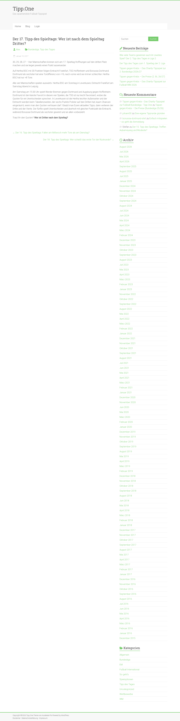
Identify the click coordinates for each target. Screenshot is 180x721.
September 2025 (128, 166)
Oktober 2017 (126, 540)
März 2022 (125, 323)
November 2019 (128, 436)
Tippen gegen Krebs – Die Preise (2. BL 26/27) (142, 76)
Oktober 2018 (126, 486)
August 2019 (126, 451)
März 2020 (125, 417)
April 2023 (124, 274)
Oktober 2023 (126, 250)
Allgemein (124, 654)
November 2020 (128, 402)
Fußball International (129, 669)
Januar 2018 (126, 525)
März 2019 (125, 466)
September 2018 (128, 490)
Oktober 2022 (126, 299)
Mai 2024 (124, 220)
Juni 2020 (124, 407)
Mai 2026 (124, 156)
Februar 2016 (126, 628)
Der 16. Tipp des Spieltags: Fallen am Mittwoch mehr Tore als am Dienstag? (51, 132)
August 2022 (126, 309)
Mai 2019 (124, 456)
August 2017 (126, 549)
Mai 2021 (124, 373)
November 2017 (128, 535)
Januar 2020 (126, 427)
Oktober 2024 (126, 196)
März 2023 (125, 279)
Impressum (43, 718)
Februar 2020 (126, 422)
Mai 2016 (124, 613)
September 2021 (128, 353)
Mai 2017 (124, 554)
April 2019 (124, 461)
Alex (18, 49)
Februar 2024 (126, 235)
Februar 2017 (126, 569)
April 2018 (124, 510)
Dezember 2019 (127, 431)
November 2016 (128, 584)
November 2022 (128, 294)
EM (121, 664)
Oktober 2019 (126, 441)
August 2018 (126, 495)
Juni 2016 (124, 608)
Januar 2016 (126, 633)
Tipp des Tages (47, 49)
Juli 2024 (124, 210)
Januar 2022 (126, 333)
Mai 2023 (124, 269)
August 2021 (126, 358)
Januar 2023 (126, 289)
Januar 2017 (126, 574)
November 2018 (128, 481)
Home (18, 26)
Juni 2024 (124, 215)
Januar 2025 (126, 181)
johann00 (126, 113)
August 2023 (126, 259)
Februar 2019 (126, 471)
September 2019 (128, 446)
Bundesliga (33, 49)
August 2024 (126, 205)
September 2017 (128, 545)
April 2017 (124, 559)
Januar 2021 (126, 392)
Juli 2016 (124, 603)
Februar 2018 (126, 520)
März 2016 (125, 623)
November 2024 (128, 191)
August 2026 (126, 146)
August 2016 (126, 599)
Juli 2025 (124, 176)
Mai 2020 (124, 412)
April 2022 (124, 318)
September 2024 (128, 201)
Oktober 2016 (126, 589)
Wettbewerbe (126, 694)
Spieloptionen (126, 679)
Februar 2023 (126, 284)
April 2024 (124, 225)
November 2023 (128, 245)
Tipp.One (23, 8)
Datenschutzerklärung (30, 718)
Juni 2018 (124, 500)
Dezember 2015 (127, 638)
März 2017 (125, 564)
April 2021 (124, 377)
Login (37, 26)
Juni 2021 (124, 368)
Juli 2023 (124, 264)
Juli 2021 (124, 363)
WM (121, 699)
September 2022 (128, 304)
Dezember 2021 (127, 338)
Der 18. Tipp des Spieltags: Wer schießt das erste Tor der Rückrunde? (78, 139)
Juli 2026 (124, 151)
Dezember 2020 (127, 397)
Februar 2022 (126, 328)
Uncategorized (127, 689)
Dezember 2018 (127, 476)
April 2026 (124, 161)
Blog (27, 26)
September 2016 (128, 594)
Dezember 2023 (127, 240)
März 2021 (125, 382)
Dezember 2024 (127, 186)
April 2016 (124, 618)
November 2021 (128, 343)
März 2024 (125, 230)
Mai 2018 (124, 505)
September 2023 (128, 255)
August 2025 (126, 171)
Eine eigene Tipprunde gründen (150, 113)
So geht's (124, 674)
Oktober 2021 (126, 348)
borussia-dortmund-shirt (134, 118)
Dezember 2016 (127, 579)
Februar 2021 (126, 387)
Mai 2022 (124, 314)
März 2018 (125, 515)
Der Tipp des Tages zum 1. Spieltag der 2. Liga (142, 63)
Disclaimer (16, 718)
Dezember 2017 (127, 530)
